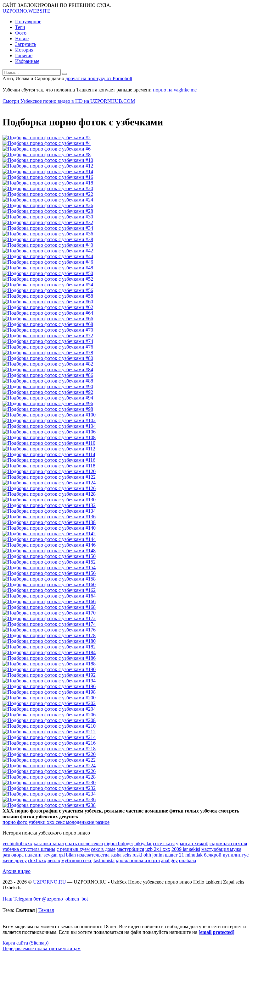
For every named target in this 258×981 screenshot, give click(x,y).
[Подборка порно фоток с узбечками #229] (49, 782)
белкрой (213, 854)
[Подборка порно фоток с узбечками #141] (49, 533)
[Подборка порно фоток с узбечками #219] (49, 754)
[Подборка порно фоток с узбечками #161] (49, 590)
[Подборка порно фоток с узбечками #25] (48, 205)
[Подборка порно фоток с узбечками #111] (49, 448)
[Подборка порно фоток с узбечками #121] (49, 477)
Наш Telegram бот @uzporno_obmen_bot (45, 898)
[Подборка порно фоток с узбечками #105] (49, 431)
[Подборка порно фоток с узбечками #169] (49, 612)
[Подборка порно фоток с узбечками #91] (48, 392)
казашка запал (49, 843)
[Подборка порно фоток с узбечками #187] (49, 663)
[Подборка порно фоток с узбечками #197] (49, 692)
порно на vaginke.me (175, 89)
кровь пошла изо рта (138, 860)
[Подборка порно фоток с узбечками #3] (47, 143)
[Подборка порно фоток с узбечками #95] (48, 403)
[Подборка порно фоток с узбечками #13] (48, 171)
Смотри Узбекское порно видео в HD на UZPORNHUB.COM (69, 101)
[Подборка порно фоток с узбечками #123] (49, 482)
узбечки (36, 822)
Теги (20, 27)
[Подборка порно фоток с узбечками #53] (48, 284)
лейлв (54, 860)
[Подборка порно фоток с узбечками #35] (48, 233)
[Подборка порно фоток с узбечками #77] (48, 352)
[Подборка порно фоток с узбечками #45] (48, 262)
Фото (20, 33)
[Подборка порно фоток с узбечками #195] (49, 686)
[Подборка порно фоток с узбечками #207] (49, 720)
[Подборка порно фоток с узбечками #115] (49, 460)
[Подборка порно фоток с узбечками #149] (49, 556)
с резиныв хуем (73, 849)
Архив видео (17, 871)
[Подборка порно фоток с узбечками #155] (49, 573)
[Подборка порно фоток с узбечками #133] (49, 511)
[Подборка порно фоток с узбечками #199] (49, 697)
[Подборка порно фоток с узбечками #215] (49, 743)
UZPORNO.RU (49, 882)
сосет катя (164, 843)
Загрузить (25, 44)
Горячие (23, 55)
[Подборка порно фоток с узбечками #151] (49, 562)
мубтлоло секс (76, 860)
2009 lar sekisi (185, 849)
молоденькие (79, 822)
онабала (187, 860)
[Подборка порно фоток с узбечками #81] (48, 363)
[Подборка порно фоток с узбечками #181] (49, 646)
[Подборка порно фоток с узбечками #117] (49, 465)
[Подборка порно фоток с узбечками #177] (49, 635)
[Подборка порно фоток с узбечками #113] (49, 454)
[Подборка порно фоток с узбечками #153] (49, 567)
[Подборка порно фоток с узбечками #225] (49, 771)
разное (101, 822)
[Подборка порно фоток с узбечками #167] (49, 607)
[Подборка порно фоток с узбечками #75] (48, 347)
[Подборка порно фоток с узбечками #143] (49, 539)
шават (171, 854)
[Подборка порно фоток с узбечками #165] (49, 601)
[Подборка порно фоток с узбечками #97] (48, 409)
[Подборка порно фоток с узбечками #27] (48, 211)
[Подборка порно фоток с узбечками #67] (48, 324)
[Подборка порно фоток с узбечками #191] (49, 675)
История (24, 49)
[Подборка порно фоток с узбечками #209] (49, 726)
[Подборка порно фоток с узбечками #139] (49, 528)
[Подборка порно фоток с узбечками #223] (49, 765)
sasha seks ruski (126, 854)
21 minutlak (191, 854)
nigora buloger (118, 843)
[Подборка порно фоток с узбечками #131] (49, 505)
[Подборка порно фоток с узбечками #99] (49, 414)
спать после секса (84, 843)
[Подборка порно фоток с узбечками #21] (48, 194)
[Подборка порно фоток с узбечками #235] (49, 799)
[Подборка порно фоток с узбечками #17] (48, 182)
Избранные (27, 61)
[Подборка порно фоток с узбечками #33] (48, 228)
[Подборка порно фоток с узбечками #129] (49, 499)
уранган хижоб (192, 843)
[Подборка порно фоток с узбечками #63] (48, 313)
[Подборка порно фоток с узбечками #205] (49, 714)
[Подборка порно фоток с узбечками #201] (49, 703)
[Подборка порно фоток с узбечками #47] (48, 267)
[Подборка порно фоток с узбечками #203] (49, 709)
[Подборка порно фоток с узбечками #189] (49, 669)
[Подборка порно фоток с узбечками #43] (48, 256)
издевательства (93, 854)
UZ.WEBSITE (26, 11)
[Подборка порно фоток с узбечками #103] (49, 426)
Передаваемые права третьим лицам (42, 948)
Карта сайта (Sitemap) (25, 942)
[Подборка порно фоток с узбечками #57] (48, 296)
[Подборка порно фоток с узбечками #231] (49, 788)
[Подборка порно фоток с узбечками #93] (48, 397)
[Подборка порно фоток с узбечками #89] (48, 386)
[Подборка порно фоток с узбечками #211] (49, 731)
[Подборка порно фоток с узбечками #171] (49, 618)
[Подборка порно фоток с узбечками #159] (49, 584)
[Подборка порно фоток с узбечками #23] (48, 199)
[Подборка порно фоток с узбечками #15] (48, 177)
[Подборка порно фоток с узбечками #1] (47, 137)
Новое (22, 38)
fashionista (104, 860)
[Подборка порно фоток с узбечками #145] (49, 545)
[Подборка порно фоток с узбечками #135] (49, 516)
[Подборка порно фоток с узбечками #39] (48, 245)
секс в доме (103, 849)
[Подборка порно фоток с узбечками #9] (48, 160)
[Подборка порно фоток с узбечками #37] (48, 239)
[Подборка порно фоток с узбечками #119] (49, 471)
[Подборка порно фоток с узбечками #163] (49, 595)
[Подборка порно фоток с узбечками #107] (49, 437)
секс (59, 822)
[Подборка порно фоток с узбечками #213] (49, 737)
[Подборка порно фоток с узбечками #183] (49, 652)
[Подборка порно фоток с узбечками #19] (48, 188)
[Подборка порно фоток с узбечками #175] (49, 629)
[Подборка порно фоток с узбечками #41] (48, 250)
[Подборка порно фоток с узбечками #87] (48, 380)
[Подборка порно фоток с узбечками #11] (48, 165)
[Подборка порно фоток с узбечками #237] (49, 805)
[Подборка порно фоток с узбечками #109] (49, 443)
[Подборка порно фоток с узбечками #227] (49, 777)
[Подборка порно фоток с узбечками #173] (49, 624)
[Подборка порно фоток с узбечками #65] (48, 318)
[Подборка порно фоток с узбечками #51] (48, 279)
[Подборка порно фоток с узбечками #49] (48, 273)
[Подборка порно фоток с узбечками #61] (48, 307)
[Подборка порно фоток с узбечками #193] (49, 680)
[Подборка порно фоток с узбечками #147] (49, 550)
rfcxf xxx (37, 860)
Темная (46, 910)
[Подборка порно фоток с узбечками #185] (49, 658)
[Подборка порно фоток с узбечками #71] (48, 335)
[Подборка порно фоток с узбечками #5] (47, 149)
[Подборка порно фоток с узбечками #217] (49, 748)
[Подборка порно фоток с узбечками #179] (49, 641)
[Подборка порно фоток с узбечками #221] (49, 760)
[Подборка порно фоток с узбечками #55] (48, 290)
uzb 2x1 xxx (157, 849)
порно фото (15, 822)
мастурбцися (130, 849)
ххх (50, 822)
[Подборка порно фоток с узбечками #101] (49, 420)
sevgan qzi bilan (60, 854)
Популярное (28, 21)
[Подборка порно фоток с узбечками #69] (48, 330)
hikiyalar (143, 843)
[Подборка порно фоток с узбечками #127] (49, 494)
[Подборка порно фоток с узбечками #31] (48, 222)
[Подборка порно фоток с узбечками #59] (48, 301)
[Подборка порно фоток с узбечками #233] (49, 793)
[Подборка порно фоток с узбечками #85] (48, 375)
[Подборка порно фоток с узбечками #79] (48, 358)
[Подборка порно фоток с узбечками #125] (49, 488)
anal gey (169, 860)
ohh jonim (153, 854)
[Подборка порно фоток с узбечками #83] (48, 369)
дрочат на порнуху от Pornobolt (98, 78)
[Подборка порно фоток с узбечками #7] (47, 154)
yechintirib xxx (17, 843)
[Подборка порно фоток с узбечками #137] (49, 522)
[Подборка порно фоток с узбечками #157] (49, 578)
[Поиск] (64, 74)
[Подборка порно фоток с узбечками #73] (48, 341)
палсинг (33, 854)
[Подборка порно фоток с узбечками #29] (48, 216)
